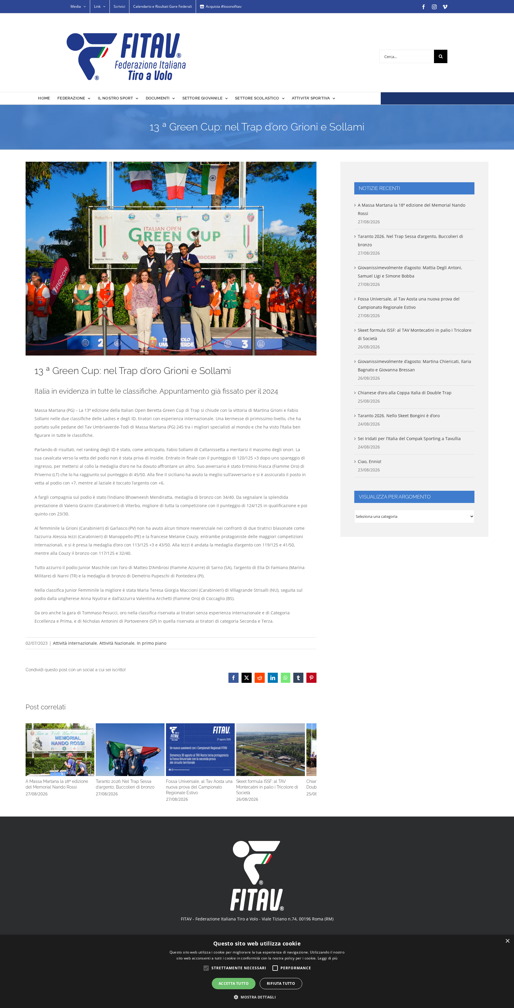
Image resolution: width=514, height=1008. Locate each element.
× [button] (507, 941)
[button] (30, 770)
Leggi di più (328, 958)
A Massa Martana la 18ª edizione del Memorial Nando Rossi (73, 759)
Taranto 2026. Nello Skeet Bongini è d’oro (399, 415)
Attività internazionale (75, 643)
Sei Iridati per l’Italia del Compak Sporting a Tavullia (409, 438)
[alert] (257, 971)
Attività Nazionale (116, 643)
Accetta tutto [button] (234, 983)
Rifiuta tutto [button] (281, 983)
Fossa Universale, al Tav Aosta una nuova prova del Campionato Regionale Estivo (268, 759)
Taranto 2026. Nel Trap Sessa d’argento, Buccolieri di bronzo (171, 759)
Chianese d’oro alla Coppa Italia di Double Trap (405, 392)
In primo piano (151, 643)
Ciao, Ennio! (369, 461)
